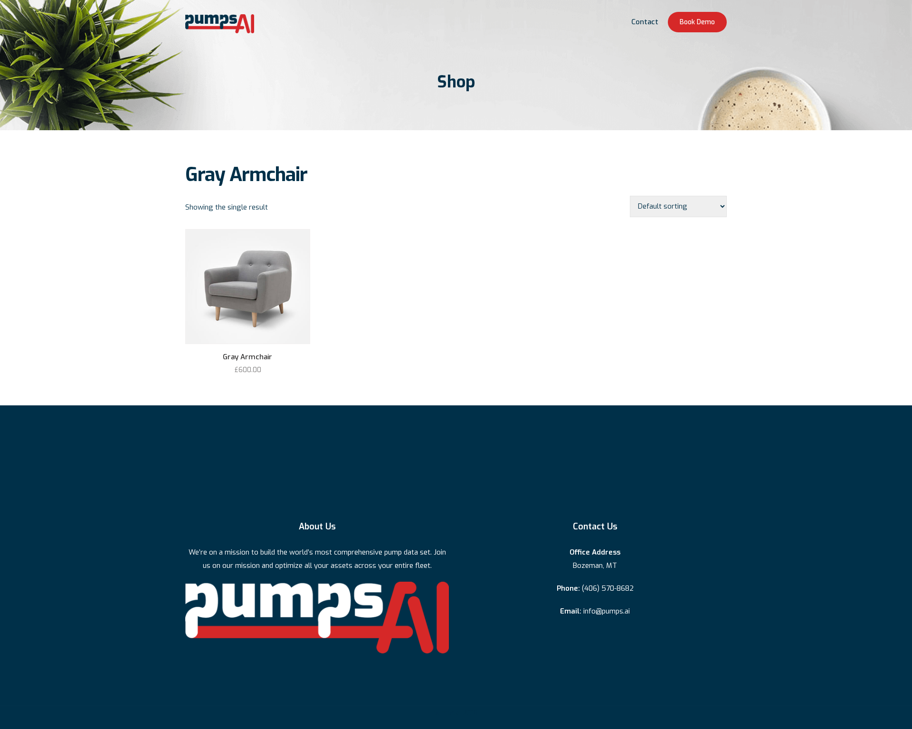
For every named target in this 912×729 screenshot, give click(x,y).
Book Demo (697, 22)
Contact (644, 22)
